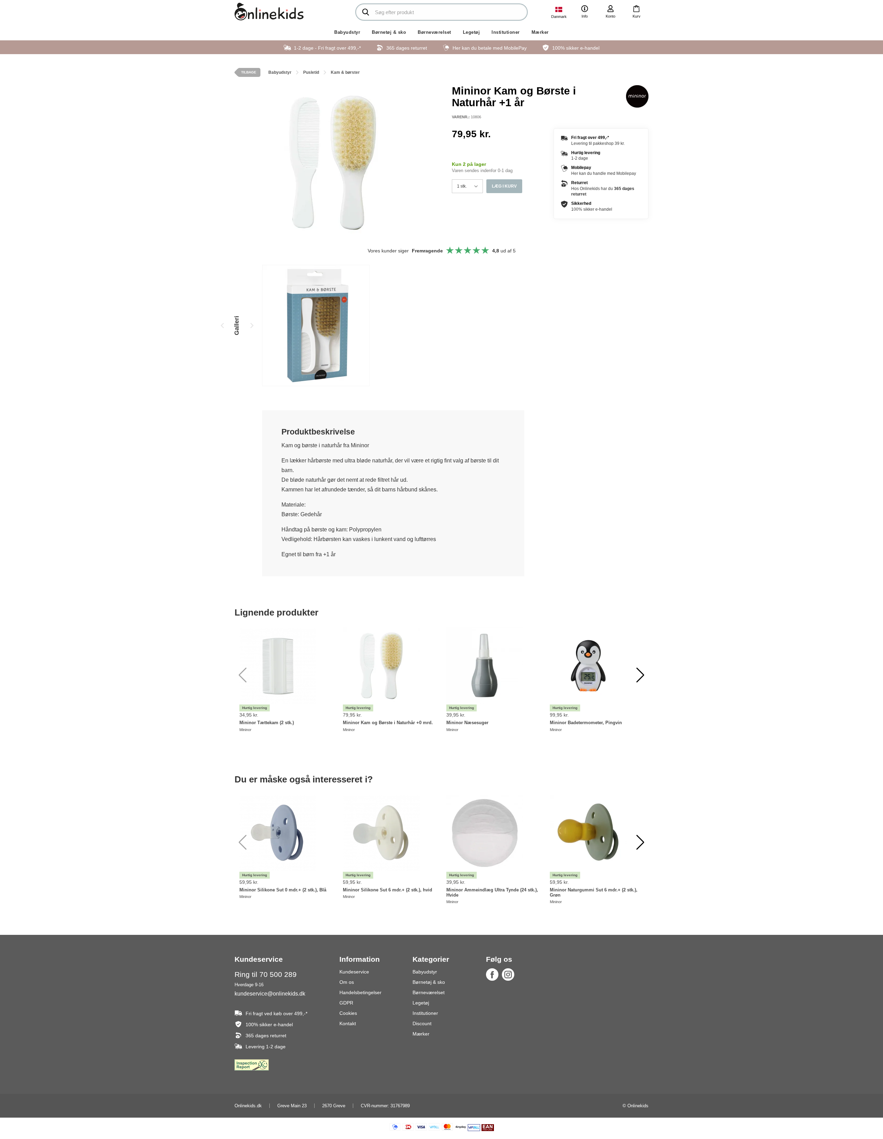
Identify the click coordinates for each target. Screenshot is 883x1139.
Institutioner (506, 32)
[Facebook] (492, 974)
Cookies (348, 1013)
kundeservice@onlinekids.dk (270, 993)
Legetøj (471, 32)
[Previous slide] (222, 325)
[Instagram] (508, 974)
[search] (441, 12)
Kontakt (347, 1023)
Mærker (540, 32)
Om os (346, 982)
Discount (422, 1023)
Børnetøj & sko (389, 32)
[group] (316, 325)
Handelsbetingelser (360, 992)
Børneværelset (434, 32)
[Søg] (366, 12)
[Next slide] (252, 325)
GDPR (346, 1003)
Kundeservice (354, 972)
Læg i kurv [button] (504, 186)
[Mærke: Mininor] (637, 96)
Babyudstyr (347, 32)
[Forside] (269, 11)
